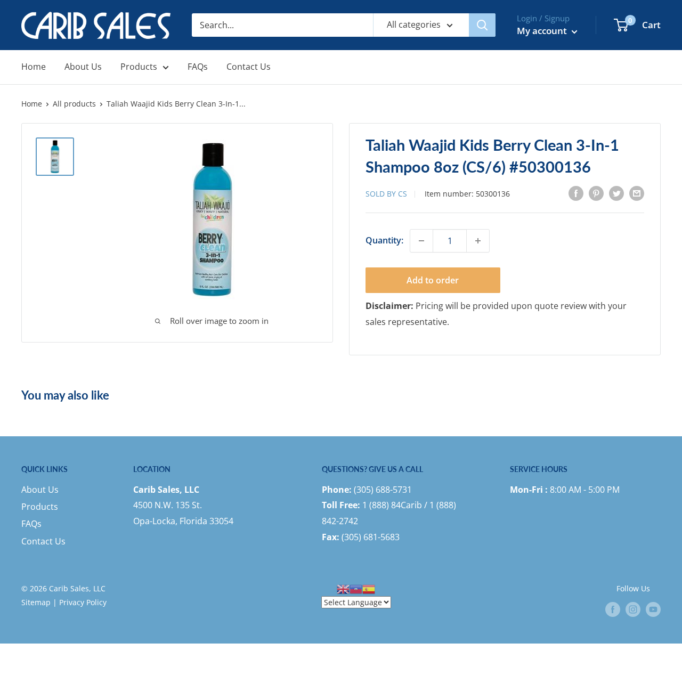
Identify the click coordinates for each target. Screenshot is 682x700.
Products (138, 66)
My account (543, 31)
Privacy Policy (83, 602)
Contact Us (248, 66)
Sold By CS (386, 194)
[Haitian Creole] (356, 588)
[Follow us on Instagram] (633, 608)
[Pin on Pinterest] (596, 193)
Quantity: (384, 240)
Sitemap (36, 602)
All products (74, 104)
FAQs (198, 66)
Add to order (433, 280)
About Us (83, 66)
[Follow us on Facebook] (612, 608)
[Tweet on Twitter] (616, 193)
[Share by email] (636, 193)
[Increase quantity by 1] (478, 241)
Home (33, 66)
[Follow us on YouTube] (653, 608)
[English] (343, 588)
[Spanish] (368, 588)
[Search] (482, 25)
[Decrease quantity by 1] (421, 241)
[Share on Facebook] (576, 193)
